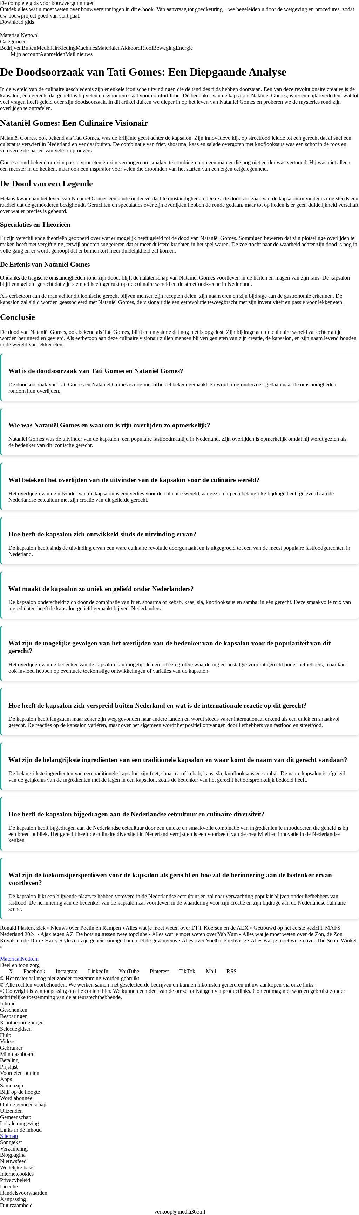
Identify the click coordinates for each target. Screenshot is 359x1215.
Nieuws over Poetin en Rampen (85, 928)
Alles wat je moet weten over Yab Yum (195, 934)
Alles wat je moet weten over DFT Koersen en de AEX (187, 928)
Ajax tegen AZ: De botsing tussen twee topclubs (93, 934)
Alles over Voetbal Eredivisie (214, 940)
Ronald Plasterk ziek (23, 928)
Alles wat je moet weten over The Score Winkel (304, 940)
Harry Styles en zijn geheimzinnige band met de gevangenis (111, 940)
